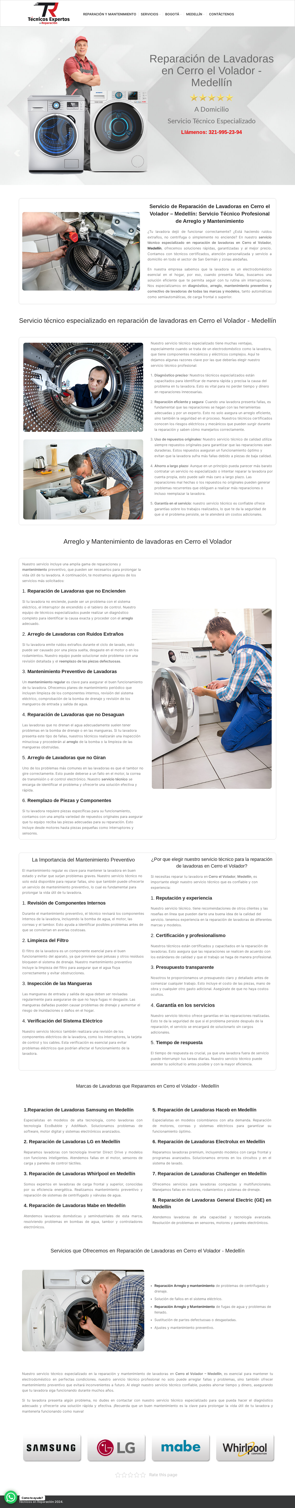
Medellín (155, 248)
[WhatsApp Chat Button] (10, 1497)
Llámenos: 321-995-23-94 (211, 132)
